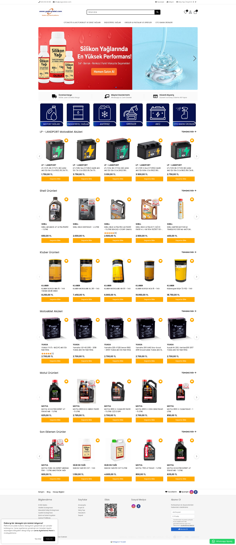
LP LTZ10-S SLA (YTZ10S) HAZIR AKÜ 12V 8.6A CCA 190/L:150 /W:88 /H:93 (116, 169)
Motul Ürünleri (49, 373)
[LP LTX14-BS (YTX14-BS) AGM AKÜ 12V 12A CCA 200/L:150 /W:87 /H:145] (86, 150)
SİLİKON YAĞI (79, 465)
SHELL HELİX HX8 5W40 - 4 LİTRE (86, 227)
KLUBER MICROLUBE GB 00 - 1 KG (117, 288)
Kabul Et (49, 539)
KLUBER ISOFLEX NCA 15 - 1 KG (148, 288)
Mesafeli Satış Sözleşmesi (48, 510)
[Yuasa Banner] (118, 54)
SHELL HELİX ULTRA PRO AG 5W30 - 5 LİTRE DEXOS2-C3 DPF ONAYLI (118, 228)
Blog (49, 492)
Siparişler (160, 2)
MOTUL (44, 406)
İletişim (171, 2)
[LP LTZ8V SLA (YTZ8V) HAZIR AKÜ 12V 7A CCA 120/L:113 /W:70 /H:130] (55, 150)
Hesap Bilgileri (58, 492)
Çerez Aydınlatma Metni (43, 530)
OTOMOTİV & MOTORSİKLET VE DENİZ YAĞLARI (82, 22)
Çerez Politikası (44, 518)
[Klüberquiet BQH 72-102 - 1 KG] (181, 270)
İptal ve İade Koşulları (46, 515)
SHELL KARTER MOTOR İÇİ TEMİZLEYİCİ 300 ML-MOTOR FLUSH (179, 228)
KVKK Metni (42, 505)
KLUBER (45, 285)
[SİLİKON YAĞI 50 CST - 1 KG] (86, 450)
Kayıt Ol (81, 507)
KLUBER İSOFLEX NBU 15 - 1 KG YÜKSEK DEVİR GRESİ (53, 289)
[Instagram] (194, 2)
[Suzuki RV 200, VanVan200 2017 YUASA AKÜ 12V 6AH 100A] (181, 329)
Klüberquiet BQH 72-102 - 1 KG (179, 288)
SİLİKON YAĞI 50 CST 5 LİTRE (115, 468)
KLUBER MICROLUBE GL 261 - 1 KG (86, 288)
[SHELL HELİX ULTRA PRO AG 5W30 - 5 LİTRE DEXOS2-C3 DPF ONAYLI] (118, 209)
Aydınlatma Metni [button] (187, 525)
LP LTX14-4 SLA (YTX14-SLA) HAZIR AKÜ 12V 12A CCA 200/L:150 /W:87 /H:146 (180, 169)
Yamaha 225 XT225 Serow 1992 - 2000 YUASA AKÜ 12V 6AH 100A (117, 348)
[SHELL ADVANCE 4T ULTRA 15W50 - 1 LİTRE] (55, 209)
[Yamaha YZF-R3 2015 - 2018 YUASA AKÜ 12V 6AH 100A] (86, 329)
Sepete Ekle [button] (55, 179)
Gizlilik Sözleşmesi (45, 507)
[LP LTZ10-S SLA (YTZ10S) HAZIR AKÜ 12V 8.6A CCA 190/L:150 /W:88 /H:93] (118, 150)
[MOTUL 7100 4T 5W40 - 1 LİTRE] (149, 450)
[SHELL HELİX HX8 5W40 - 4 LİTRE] (86, 209)
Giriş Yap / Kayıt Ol (185, 2)
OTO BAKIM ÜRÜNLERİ (163, 22)
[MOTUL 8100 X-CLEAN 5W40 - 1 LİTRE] (181, 391)
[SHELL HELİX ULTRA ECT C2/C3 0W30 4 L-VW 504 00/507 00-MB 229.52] (149, 209)
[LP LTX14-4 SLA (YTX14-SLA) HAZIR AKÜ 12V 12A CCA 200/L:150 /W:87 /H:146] (181, 150)
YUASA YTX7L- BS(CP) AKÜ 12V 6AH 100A (54, 348)
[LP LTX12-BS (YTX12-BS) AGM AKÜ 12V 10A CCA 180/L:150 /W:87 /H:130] (149, 150)
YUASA (44, 344)
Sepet (80, 515)
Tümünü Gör (188, 131)
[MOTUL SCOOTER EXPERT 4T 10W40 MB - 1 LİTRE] (55, 391)
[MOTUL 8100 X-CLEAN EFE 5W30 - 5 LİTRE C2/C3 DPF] (118, 391)
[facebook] (195, 492)
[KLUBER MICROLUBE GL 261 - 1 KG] (86, 270)
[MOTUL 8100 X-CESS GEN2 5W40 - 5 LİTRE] (149, 391)
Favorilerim (172, 492)
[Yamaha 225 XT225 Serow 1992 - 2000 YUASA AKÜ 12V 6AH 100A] (118, 329)
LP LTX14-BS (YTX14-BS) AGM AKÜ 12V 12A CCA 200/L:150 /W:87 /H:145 (85, 169)
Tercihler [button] (38, 539)
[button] (195, 12)
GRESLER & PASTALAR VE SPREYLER (138, 22)
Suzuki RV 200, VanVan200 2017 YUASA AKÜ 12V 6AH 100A (180, 348)
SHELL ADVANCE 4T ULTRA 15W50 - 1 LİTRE (54, 228)
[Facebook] (196, 2)
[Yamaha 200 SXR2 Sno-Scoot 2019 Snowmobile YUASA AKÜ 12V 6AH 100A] (149, 329)
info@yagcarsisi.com (63, 2)
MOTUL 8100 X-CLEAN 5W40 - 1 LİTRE (180, 410)
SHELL (44, 224)
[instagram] (191, 492)
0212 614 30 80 (45, 2)
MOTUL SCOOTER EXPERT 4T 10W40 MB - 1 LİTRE (53, 410)
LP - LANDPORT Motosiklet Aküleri (61, 132)
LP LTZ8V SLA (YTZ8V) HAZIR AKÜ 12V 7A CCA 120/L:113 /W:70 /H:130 (54, 169)
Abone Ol (184, 529)
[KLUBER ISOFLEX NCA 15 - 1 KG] (149, 270)
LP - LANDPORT (48, 165)
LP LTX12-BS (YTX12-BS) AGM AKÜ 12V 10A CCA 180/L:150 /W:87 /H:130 (149, 169)
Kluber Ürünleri (49, 252)
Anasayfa (82, 505)
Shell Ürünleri (48, 191)
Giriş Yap (81, 510)
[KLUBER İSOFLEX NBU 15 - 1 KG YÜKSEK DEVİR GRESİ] (55, 270)
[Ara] (157, 12)
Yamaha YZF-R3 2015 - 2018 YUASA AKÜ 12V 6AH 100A (84, 348)
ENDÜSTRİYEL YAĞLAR (112, 22)
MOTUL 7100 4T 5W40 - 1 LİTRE (148, 468)
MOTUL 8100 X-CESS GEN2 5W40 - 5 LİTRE (149, 410)
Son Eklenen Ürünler (53, 432)
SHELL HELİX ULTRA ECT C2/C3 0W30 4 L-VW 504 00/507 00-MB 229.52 (149, 228)
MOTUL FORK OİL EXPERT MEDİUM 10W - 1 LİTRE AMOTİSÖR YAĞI (55, 469)
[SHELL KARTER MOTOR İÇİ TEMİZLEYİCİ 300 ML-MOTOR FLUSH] (181, 209)
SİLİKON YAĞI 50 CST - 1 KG (84, 468)
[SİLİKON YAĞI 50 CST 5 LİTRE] (118, 450)
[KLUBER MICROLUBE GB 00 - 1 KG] (118, 270)
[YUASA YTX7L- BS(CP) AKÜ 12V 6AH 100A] (55, 329)
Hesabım (81, 513)
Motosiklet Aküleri (51, 311)
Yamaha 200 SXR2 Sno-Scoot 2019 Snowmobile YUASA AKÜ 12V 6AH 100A (149, 348)
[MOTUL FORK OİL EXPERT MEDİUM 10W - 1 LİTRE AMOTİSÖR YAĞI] (55, 450)
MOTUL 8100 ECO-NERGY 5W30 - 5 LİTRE (86, 410)
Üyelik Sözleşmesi (45, 513)
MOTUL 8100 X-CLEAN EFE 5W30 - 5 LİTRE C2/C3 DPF (117, 410)
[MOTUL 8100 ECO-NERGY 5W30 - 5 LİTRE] (86, 391)
